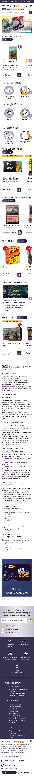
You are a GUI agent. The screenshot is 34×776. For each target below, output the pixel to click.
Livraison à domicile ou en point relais (10, 658)
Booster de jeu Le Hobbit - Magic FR (10, 66)
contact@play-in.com (10, 498)
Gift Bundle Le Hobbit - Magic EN (12, 344)
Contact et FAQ (14, 687)
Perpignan (7, 524)
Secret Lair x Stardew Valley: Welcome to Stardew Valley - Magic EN (11, 180)
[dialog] (17, 757)
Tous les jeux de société (8, 97)
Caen (5, 522)
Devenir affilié (13, 709)
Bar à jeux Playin (14, 716)
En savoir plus (22, 750)
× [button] (32, 742)
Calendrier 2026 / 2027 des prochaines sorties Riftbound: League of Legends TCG (14, 302)
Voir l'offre (7, 39)
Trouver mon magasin (9, 646)
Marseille (7, 520)
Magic (9, 119)
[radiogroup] (17, 9)
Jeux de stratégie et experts (13, 466)
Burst (5, 267)
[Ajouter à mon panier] (19, 75)
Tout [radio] (3, 9)
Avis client (12, 733)
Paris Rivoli (7, 516)
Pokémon (25, 119)
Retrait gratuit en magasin (26, 658)
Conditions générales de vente (17, 736)
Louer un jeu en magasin (17, 718)
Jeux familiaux (9, 458)
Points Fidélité (17, 542)
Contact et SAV (24, 645)
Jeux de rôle (8, 470)
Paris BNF (7, 514)
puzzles (17, 470)
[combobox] (31, 741)
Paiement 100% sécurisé (17, 671)
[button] (17, 752)
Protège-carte (25, 141)
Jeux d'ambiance (10, 462)
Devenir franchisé (15, 707)
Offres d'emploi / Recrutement (14, 712)
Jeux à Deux (25, 96)
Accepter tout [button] (9, 772)
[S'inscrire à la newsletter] (31, 620)
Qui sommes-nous (15, 704)
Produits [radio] (21, 9)
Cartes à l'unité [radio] (11, 9)
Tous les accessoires (9, 142)
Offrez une (17, 591)
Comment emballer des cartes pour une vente (17, 694)
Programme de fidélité (16, 731)
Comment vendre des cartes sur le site (18, 690)
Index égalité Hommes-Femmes (17, 721)
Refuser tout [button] (24, 772)
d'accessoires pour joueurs (11, 386)
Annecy (6, 518)
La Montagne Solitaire (11, 225)
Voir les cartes (9, 201)
